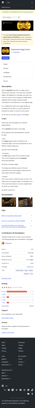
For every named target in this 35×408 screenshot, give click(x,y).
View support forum (7, 318)
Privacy (4, 351)
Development (7, 76)
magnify (31, 270)
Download (5, 58)
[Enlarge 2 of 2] (31, 199)
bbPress (5, 376)
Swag (20, 365)
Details (5, 64)
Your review (5, 306)
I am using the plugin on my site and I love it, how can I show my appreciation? (14, 226)
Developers (5, 362)
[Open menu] (32, 2)
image (26, 270)
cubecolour (16, 52)
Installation (6, 72)
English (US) (30, 266)
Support (5, 81)
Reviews (5, 68)
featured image (19, 270)
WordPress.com (7, 370)
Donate (21, 362)
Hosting (4, 348)
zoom (31, 273)
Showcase (21, 342)
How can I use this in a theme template (13, 221)
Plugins (20, 348)
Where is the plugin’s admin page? (12, 216)
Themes (20, 345)
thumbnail (26, 273)
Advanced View (6, 278)
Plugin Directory (6, 7)
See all (31, 306)
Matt (4, 373)
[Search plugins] (19, 17)
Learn (3, 356)
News (3, 345)
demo (19, 114)
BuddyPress (6, 378)
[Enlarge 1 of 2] (14, 199)
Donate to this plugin (8, 332)
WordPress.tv (6, 365)
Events (20, 359)
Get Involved (22, 356)
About (3, 342)
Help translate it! (28, 12)
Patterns (20, 351)
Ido (6, 386)
